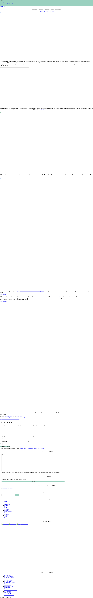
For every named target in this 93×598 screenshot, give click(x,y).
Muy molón (7, 588)
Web (1, 444)
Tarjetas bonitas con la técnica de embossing (10, 419)
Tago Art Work (7, 593)
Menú (2, 0)
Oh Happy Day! (7, 591)
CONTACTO (6, 4)
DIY (5, 506)
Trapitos (6, 515)
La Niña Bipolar (7, 581)
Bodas (5, 501)
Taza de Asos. (3, 288)
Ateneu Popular (7, 575)
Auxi (53, 11)
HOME (4, 2)
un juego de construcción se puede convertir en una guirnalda (30, 291)
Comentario (3, 436)
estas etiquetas (43, 109)
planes (20, 416)
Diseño (6, 505)
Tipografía (6, 514)
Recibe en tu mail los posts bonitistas (10, 479)
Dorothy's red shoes (8, 576)
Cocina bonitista (8, 503)
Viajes (5, 516)
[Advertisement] (46, 547)
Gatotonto (6, 578)
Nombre (2, 438)
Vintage (6, 517)
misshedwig (7, 587)
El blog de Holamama (9, 577)
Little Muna (7, 583)
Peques (6, 510)
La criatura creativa (8, 580)
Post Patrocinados (8, 512)
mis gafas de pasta (8, 586)
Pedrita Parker (7, 592)
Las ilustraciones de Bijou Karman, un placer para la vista (12, 417)
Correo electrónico (4, 441)
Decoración (7, 504)
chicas (17, 416)
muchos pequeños (57, 296)
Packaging (6, 509)
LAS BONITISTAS (8, 3)
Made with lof (7, 585)
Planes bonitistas (8, 416)
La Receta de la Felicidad (9, 582)
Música (6, 507)
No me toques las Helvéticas (10, 590)
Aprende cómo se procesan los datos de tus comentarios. (32, 448)
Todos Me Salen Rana (9, 595)
